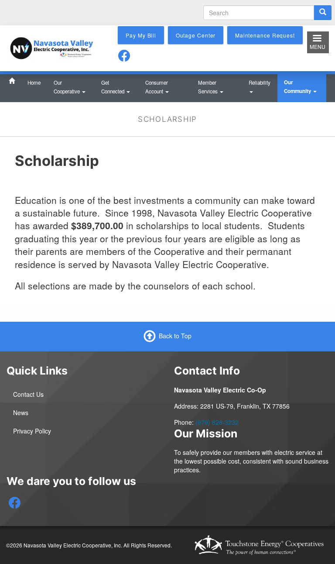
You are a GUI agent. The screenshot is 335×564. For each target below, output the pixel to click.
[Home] (51, 47)
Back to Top (175, 335)
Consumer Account (156, 87)
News (20, 412)
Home (34, 82)
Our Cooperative (67, 87)
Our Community (298, 87)
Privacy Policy (32, 430)
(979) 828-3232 (217, 422)
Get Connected (113, 87)
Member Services (208, 87)
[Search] (323, 12)
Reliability (259, 82)
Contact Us (28, 394)
